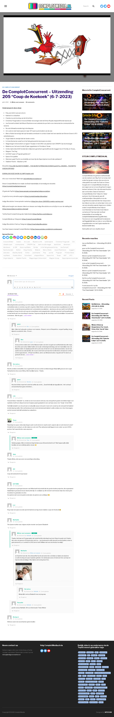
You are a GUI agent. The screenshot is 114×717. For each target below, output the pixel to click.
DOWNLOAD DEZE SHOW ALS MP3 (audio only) (18, 173)
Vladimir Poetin (21, 258)
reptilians (6, 255)
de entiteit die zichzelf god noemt (102, 672)
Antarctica (103, 696)
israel (93, 693)
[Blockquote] (30, 287)
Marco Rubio (47, 250)
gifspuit (99, 675)
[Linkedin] (35, 237)
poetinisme (36, 253)
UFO (70, 255)
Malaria (37, 250)
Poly (44, 253)
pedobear (92, 684)
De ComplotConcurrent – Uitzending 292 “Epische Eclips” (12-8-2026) (96, 121)
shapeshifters (39, 255)
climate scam (7, 244)
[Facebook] (18, 237)
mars (104, 678)
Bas (28, 326)
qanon (98, 684)
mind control (82, 658)
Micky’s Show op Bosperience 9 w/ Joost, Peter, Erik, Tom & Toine (100, 327)
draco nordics (89, 672)
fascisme (93, 664)
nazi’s (93, 661)
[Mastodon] (38, 237)
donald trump (103, 652)
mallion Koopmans (83, 702)
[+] (40, 287)
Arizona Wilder (8, 242)
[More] (45, 237)
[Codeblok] (32, 287)
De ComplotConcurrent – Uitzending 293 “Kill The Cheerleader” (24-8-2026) (96, 102)
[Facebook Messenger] (21, 237)
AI (88, 655)
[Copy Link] (24, 237)
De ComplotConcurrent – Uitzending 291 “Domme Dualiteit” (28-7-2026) (96, 141)
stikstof (92, 699)
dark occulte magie (44, 244)
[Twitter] (101, 6)
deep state (89, 678)
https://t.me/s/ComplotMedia (31, 219)
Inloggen (71, 276)
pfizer (103, 684)
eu (80, 675)
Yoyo (28, 440)
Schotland (27, 255)
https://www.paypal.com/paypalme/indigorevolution (32, 191)
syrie (97, 696)
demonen (67, 244)
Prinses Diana (69, 253)
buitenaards (49, 242)
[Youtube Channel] (108, 6)
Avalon (18, 242)
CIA (73, 242)
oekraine (6, 253)
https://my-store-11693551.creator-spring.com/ (47, 201)
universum (101, 690)
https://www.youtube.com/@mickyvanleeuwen (46, 229)
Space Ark (50, 255)
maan (99, 664)
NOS (84, 675)
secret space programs (91, 681)
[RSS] (31, 237)
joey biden (90, 658)
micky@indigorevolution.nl (32, 179)
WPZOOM (108, 712)
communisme (19, 244)
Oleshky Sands (17, 253)
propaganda (97, 678)
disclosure (6, 247)
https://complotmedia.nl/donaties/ (35, 196)
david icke (57, 244)
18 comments (30, 102)
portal (51, 253)
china (88, 661)
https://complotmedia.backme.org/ (14, 186)
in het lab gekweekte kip (49, 247)
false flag (81, 681)
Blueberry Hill (37, 242)
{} (37, 287)
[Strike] (22, 287)
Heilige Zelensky (83, 684)
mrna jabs (94, 655)
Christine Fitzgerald (62, 242)
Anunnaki (81, 672)
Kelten (18, 250)
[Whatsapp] (11, 237)
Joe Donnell (64, 247)
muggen (72, 250)
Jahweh (81, 687)
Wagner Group (54, 258)
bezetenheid (91, 669)
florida (35, 247)
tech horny (81, 678)
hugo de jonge (100, 669)
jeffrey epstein (91, 675)
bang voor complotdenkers (100, 687)
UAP (65, 255)
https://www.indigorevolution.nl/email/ (15, 209)
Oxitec (27, 253)
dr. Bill (15, 247)
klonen (89, 690)
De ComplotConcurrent (11, 87)
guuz (31, 342)
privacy (97, 658)
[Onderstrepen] (20, 287)
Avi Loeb (27, 242)
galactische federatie (84, 693)
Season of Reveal (101, 699)
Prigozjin (59, 253)
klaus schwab (100, 693)
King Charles (28, 250)
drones (91, 696)
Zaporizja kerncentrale (70, 258)
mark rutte (81, 661)
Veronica (29, 382)
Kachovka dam (8, 250)
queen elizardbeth (83, 696)
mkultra (101, 681)
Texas (59, 255)
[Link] (35, 287)
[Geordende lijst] (25, 287)
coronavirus (90, 652)
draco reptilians (25, 247)
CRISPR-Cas (31, 244)
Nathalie (29, 535)
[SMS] (42, 237)
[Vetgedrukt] (15, 287)
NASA (95, 690)
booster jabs (82, 690)
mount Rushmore (60, 250)
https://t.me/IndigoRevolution (37, 224)
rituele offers (17, 255)
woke (105, 675)
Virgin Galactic (8, 258)
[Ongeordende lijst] (27, 287)
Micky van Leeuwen (18, 102)
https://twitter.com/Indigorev (42, 214)
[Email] (28, 237)
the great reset (93, 702)
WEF (87, 699)
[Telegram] (105, 6)
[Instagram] (14, 237)
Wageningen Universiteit (37, 258)
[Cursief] (17, 287)
